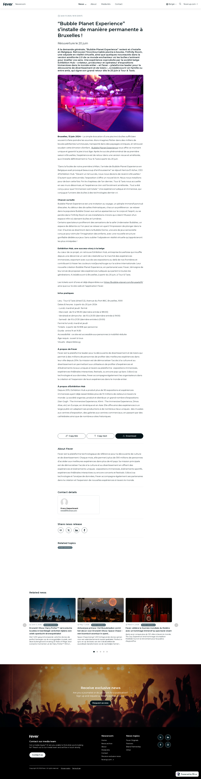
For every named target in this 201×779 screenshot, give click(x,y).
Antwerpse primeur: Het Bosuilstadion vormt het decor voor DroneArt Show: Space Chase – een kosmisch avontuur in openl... (99, 631)
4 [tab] (103, 651)
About (94, 4)
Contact (118, 4)
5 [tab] (107, 651)
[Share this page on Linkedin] (76, 530)
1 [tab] (94, 651)
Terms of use (76, 768)
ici (79, 342)
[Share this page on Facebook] (84, 530)
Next (176, 625)
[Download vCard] (95, 499)
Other (128, 750)
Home (104, 740)
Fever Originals (65, 547)
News (81, 4)
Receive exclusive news (111, 756)
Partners (129, 744)
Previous (25, 625)
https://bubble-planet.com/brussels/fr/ (123, 282)
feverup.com (190, 4)
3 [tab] (100, 651)
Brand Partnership (133, 747)
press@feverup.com (69, 510)
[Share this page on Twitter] (68, 530)
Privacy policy (65, 768)
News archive (106, 744)
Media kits (105, 4)
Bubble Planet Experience (104, 148)
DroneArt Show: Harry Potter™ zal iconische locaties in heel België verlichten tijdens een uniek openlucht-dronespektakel (50, 631)
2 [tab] (97, 651)
